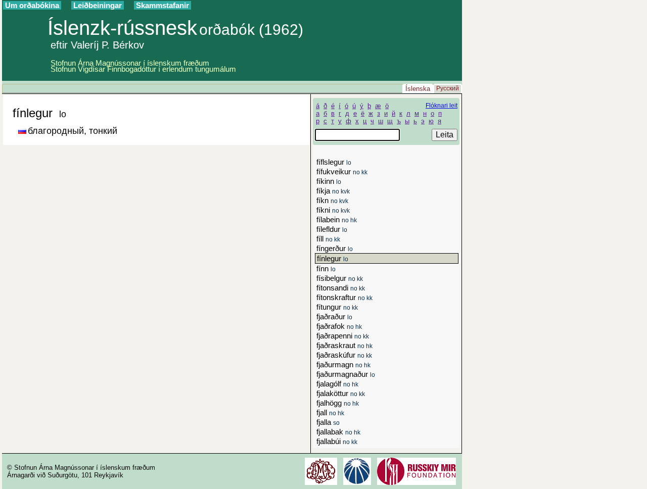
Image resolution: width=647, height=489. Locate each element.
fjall (330, 412)
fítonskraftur (344, 297)
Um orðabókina (32, 5)
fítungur (337, 307)
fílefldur (331, 229)
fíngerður (334, 248)
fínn (326, 268)
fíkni (333, 210)
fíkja (333, 190)
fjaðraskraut (344, 345)
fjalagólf (337, 383)
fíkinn (328, 181)
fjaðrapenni (342, 335)
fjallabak (338, 431)
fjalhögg (337, 403)
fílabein (336, 219)
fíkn (332, 200)
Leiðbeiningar (97, 5)
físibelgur (339, 278)
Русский (447, 88)
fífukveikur (341, 171)
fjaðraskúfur (344, 355)
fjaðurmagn (343, 364)
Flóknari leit (441, 105)
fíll (328, 238)
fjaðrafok (339, 326)
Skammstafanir (162, 5)
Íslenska (417, 88)
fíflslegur (333, 162)
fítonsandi (340, 287)
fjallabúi (336, 441)
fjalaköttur (340, 393)
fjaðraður (334, 316)
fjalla (328, 422)
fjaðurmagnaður (345, 374)
